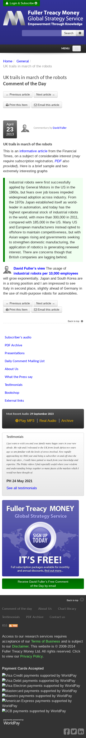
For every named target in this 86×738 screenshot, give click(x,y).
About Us (45, 609)
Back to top (74, 321)
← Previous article (18, 94)
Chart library (67, 609)
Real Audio (47, 421)
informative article (33, 151)
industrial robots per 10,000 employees (46, 273)
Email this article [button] (48, 104)
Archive (67, 421)
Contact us (57, 617)
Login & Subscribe (21, 3)
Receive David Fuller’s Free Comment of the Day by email (43, 583)
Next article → (45, 94)
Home (7, 61)
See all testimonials (21, 488)
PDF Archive (34, 617)
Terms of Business (45, 641)
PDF (58, 161)
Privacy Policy (31, 656)
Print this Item (18, 104)
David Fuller (60, 128)
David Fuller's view (29, 268)
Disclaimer (20, 646)
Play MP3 (26, 421)
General (22, 61)
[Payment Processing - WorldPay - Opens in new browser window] (16, 722)
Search (68, 33)
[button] (80, 33)
